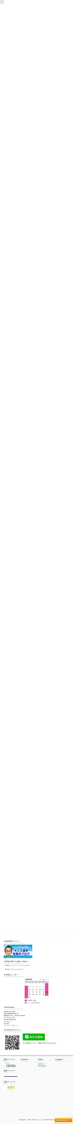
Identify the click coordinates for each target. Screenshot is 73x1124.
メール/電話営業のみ (34, 1002)
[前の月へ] (40, 979)
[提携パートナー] (11, 1065)
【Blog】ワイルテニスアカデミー (14, 969)
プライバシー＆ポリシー (11, 1025)
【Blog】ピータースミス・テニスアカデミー (17, 965)
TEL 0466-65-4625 (9, 1017)
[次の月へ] (46, 979)
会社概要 (6, 1023)
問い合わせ (7, 1021)
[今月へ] (43, 979)
